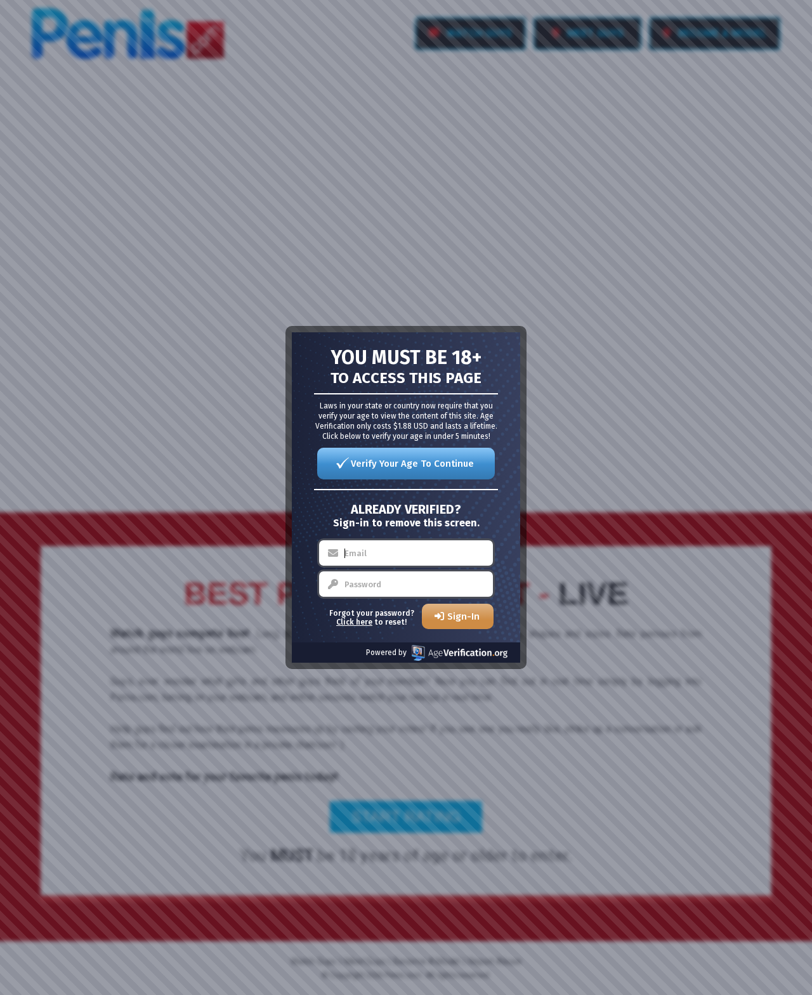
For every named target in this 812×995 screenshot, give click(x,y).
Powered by (386, 652)
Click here (354, 622)
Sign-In (463, 616)
